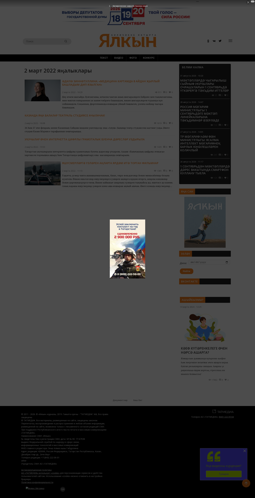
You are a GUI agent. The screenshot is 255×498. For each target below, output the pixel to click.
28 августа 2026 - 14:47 (191, 102)
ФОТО (133, 58)
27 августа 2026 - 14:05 (191, 131)
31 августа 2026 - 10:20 (191, 75)
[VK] (213, 41)
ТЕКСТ (104, 58)
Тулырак (224, 474)
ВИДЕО (118, 58)
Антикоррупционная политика (36, 470)
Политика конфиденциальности (37, 482)
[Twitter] (219, 41)
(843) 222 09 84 (226, 416)
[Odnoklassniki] (207, 41)
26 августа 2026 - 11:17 (191, 161)
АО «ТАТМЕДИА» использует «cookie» (40, 473)
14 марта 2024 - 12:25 (190, 306)
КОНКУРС (149, 58)
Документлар (120, 400)
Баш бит (137, 400)
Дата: (183, 263)
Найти (186, 271)
